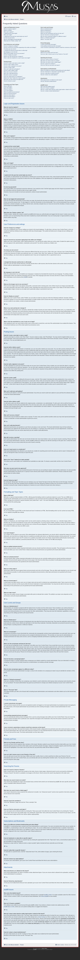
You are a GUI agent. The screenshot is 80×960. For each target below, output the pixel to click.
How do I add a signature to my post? (12, 66)
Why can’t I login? (8, 34)
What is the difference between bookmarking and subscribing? (55, 70)
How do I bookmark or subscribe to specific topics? (53, 71)
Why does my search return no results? (50, 60)
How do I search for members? (48, 63)
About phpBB (44, 896)
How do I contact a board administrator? (50, 91)
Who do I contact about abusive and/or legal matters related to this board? (58, 89)
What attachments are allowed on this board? (51, 79)
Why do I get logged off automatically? (13, 39)
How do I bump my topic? (10, 81)
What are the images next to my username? (14, 53)
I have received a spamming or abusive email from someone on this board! (58, 47)
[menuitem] (6, 16)
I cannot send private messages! (48, 44)
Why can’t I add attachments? (11, 73)
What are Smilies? (8, 89)
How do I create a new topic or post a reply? (14, 63)
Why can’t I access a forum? (10, 72)
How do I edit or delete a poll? (11, 70)
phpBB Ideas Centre (9, 906)
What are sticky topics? (9, 95)
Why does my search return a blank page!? (51, 62)
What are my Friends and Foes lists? (49, 52)
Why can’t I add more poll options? (12, 69)
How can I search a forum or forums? (49, 59)
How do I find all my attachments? (48, 81)
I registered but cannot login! (10, 33)
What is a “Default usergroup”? (48, 37)
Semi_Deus (44, 948)
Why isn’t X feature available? (47, 88)
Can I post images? (8, 90)
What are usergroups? (46, 31)
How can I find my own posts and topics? (50, 65)
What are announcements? (10, 93)
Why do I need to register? (10, 28)
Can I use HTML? (8, 87)
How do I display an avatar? (10, 54)
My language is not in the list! (10, 52)
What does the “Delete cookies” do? (12, 40)
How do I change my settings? (11, 46)
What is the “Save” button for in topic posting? (14, 78)
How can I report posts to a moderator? (13, 76)
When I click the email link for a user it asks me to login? (17, 57)
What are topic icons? (9, 98)
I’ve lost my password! (9, 37)
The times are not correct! (10, 49)
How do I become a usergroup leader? (50, 34)
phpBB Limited (48, 894)
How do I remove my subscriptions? (49, 74)
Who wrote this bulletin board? (48, 86)
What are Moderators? (46, 30)
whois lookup (41, 917)
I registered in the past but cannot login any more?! (16, 36)
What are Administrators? (46, 28)
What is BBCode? (8, 86)
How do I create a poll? (9, 67)
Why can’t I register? (9, 31)
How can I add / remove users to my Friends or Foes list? (54, 54)
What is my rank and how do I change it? (13, 56)
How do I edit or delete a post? (11, 64)
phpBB (25, 277)
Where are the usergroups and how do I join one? (52, 33)
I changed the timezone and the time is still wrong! (15, 50)
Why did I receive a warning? (10, 75)
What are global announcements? (12, 92)
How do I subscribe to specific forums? (50, 73)
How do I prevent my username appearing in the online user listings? (20, 47)
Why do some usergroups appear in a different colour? (53, 36)
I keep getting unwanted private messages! (51, 46)
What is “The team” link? (46, 39)
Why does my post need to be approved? (13, 79)
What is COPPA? (8, 30)
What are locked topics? (9, 96)
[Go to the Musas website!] (40, 6)
